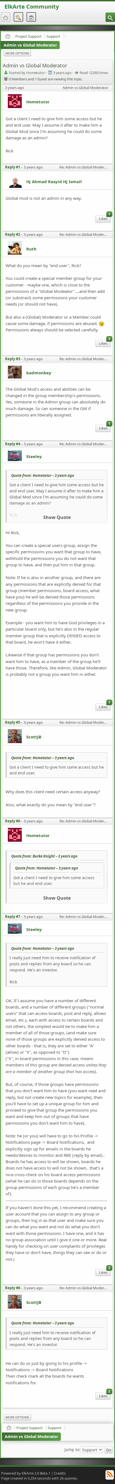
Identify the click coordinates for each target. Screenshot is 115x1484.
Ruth (31, 248)
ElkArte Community (31, 6)
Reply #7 (12, 916)
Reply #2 (12, 234)
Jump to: (72, 1449)
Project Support (28, 36)
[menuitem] (110, 17)
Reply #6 (12, 820)
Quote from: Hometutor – (42, 475)
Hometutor (38, 101)
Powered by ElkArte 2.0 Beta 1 (25, 1473)
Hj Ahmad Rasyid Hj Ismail (54, 181)
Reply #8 (12, 1287)
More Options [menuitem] (17, 53)
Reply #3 (12, 358)
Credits (60, 1473)
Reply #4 (12, 443)
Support (53, 36)
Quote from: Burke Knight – (44, 856)
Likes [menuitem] (104, 218)
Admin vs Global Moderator (30, 45)
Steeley (34, 456)
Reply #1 (12, 167)
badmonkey (38, 372)
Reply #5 (12, 722)
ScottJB (33, 736)
